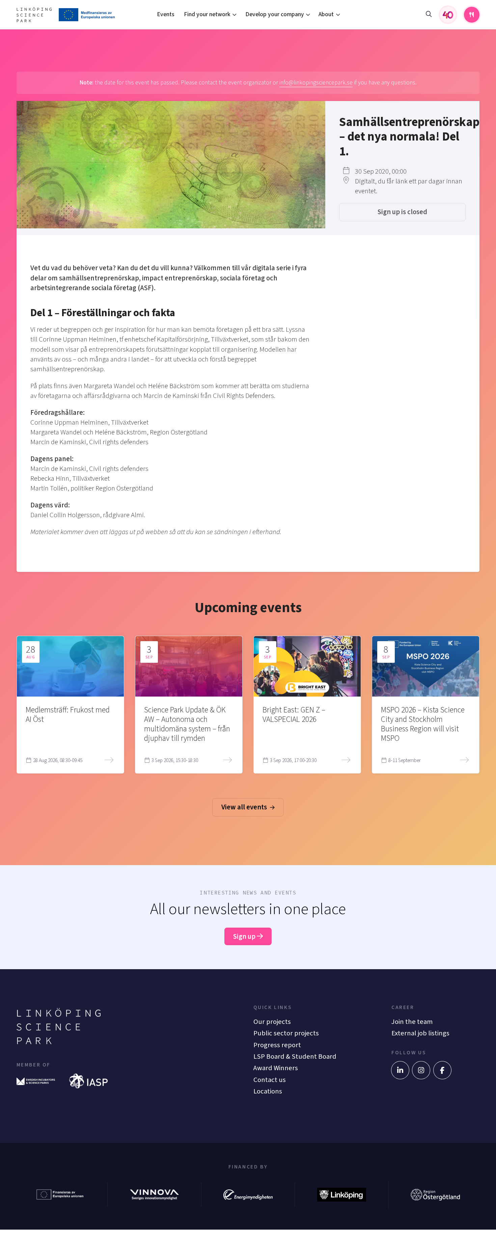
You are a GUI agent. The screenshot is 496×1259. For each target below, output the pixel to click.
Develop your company (274, 14)
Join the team (412, 1022)
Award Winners (275, 1068)
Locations (267, 1091)
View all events (244, 807)
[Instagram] (421, 1070)
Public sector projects (286, 1033)
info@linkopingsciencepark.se (316, 82)
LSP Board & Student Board (294, 1056)
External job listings (420, 1033)
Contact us (269, 1080)
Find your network (207, 14)
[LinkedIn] (400, 1070)
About (326, 14)
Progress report (277, 1045)
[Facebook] (442, 1070)
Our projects (272, 1022)
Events (165, 14)
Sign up (245, 936)
